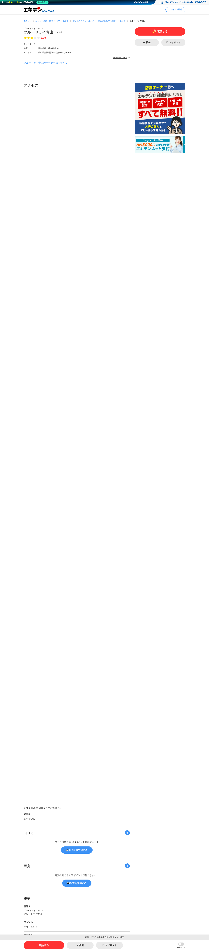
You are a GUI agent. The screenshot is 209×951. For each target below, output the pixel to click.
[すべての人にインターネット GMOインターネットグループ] (186, 2)
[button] (181, 945)
